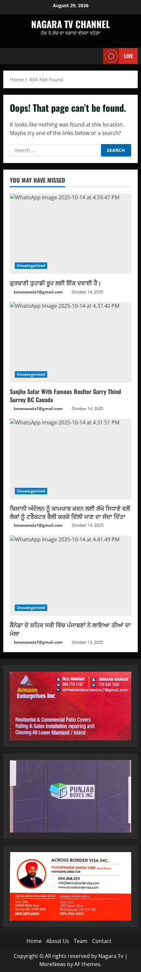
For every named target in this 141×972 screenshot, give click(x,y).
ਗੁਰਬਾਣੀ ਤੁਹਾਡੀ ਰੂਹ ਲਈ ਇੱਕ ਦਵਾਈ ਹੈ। (55, 282)
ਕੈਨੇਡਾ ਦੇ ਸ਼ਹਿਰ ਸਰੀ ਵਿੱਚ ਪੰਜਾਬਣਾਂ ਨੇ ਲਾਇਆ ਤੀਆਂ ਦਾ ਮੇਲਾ (70, 628)
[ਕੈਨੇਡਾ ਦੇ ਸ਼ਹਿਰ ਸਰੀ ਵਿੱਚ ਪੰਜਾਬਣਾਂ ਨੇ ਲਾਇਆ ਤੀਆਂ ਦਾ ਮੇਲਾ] (70, 575)
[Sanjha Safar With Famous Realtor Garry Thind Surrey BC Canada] (70, 342)
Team (81, 941)
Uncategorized (31, 265)
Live (128, 56)
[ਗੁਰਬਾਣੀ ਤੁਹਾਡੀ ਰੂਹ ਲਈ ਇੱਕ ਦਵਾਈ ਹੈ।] (70, 233)
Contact (101, 941)
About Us (57, 941)
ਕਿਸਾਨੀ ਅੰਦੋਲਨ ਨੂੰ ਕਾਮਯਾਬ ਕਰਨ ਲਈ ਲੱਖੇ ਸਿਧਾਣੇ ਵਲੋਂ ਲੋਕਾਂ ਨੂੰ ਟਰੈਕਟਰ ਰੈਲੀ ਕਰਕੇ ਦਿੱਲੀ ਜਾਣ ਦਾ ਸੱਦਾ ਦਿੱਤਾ (70, 512)
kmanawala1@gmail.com (38, 292)
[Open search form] (95, 56)
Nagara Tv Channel (70, 24)
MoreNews (52, 964)
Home (34, 941)
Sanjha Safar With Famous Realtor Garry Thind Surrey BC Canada (65, 395)
